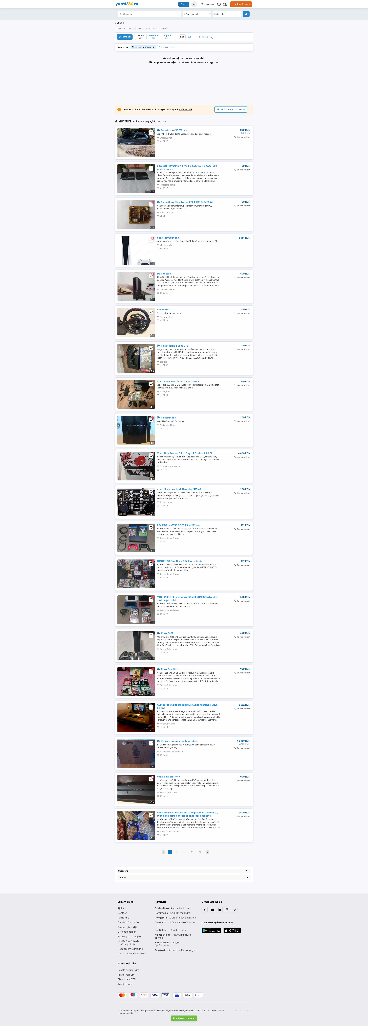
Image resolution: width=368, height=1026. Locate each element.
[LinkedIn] (219, 909)
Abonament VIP (126, 979)
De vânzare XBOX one (173, 130)
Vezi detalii (185, 109)
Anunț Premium (126, 974)
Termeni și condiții (127, 927)
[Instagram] (227, 909)
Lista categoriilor (127, 931)
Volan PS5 (163, 309)
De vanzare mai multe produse (179, 741)
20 (159, 121)
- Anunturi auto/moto (173, 908)
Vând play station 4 (169, 776)
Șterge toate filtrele (167, 47)
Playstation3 (168, 417)
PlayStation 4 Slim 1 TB (174, 345)
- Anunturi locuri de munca (175, 917)
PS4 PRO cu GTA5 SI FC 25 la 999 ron (178, 525)
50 (164, 121)
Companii (166, 36)
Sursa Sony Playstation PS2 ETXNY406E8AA (186, 202)
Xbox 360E (167, 633)
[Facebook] (204, 909)
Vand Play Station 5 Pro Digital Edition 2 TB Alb (185, 453)
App (185, 4)
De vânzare (164, 273)
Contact (122, 912)
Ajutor (121, 908)
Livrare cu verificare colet (131, 953)
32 (200, 852)
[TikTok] (234, 909)
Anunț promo (125, 984)
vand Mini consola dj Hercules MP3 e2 (179, 489)
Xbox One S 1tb (169, 669)
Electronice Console (142, 47)
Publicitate (123, 917)
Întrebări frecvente (128, 922)
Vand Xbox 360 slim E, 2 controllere (178, 381)
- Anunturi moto (170, 930)
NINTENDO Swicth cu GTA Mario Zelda (180, 561)
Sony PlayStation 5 (168, 237)
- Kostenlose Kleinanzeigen (175, 950)
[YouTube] (212, 909)
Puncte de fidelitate (128, 970)
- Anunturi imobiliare (172, 912)
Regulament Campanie (130, 948)
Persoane (153, 36)
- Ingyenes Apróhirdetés (169, 944)
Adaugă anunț (242, 4)
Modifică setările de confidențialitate (128, 943)
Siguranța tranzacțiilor (130, 936)
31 (192, 852)
